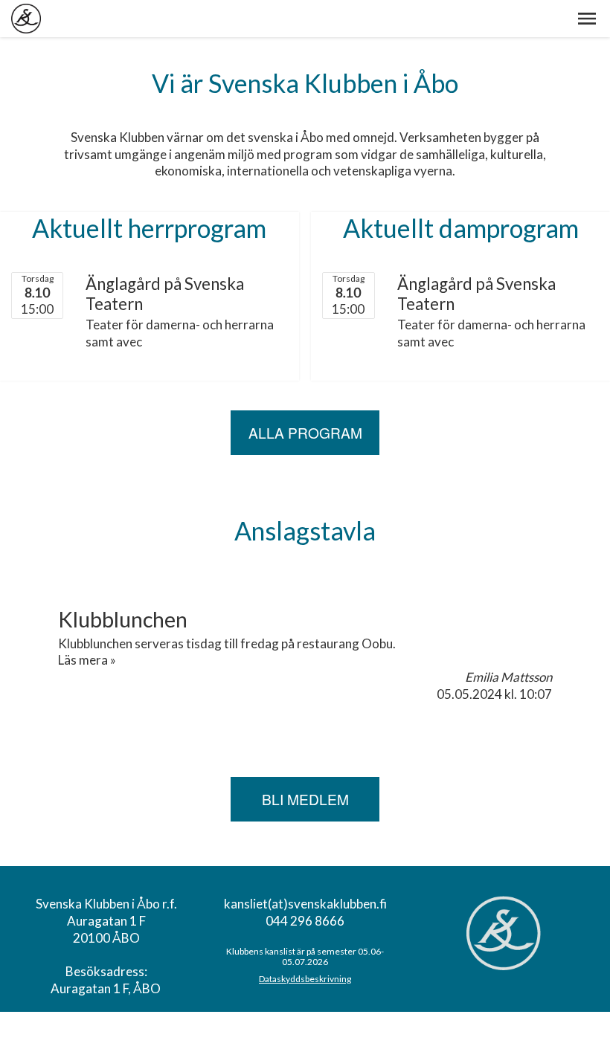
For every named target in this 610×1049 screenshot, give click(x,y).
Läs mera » (87, 660)
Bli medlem (305, 799)
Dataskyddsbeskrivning (305, 978)
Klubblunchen (122, 619)
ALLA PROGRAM (305, 432)
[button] (587, 18)
